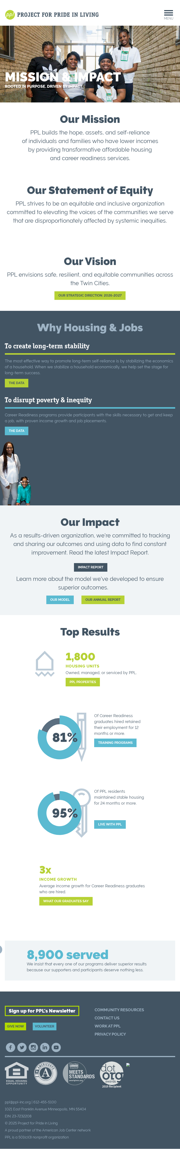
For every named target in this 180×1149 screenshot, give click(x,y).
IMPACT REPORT (90, 567)
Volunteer (44, 1026)
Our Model (60, 600)
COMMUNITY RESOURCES (119, 1010)
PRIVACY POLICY (110, 1034)
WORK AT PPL (108, 1026)
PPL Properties (83, 682)
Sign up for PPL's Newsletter (42, 1011)
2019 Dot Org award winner (112, 1074)
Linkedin (45, 1047)
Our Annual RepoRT (103, 600)
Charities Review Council (79, 1073)
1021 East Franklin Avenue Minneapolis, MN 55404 (45, 1109)
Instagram (33, 1047)
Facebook (10, 1047)
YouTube (56, 1047)
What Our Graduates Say (66, 901)
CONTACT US (107, 1018)
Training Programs (115, 743)
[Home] (52, 15)
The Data (16, 383)
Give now (15, 1026)
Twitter (22, 1047)
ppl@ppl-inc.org (18, 1102)
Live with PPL (110, 824)
